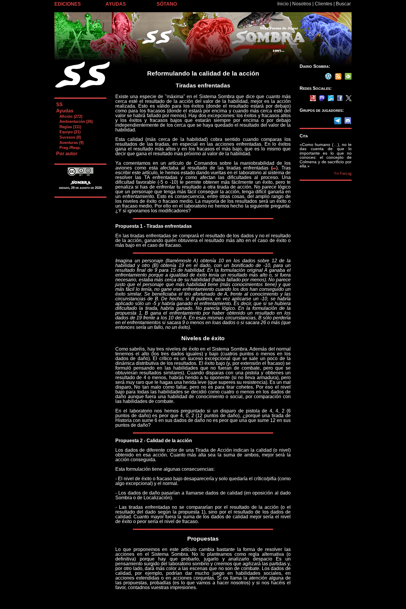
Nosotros (301, 3)
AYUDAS (116, 4)
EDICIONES (67, 4)
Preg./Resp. (68, 147)
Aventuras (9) (70, 142)
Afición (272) (69, 116)
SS (59, 104)
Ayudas (64, 110)
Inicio (283, 3)
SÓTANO (167, 4)
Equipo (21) (68, 132)
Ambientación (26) (74, 121)
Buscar (343, 3)
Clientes (323, 3)
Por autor (66, 153)
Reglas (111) (68, 127)
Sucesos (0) (68, 137)
